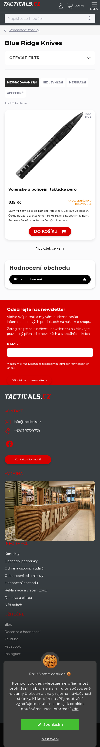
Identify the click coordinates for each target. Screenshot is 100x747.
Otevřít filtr (24, 58)
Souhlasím (53, 724)
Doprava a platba (18, 598)
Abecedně (15, 93)
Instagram (13, 654)
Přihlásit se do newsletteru (29, 380)
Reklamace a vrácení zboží (26, 590)
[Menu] (94, 6)
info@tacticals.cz (27, 422)
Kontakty (12, 554)
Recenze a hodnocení (22, 632)
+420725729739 (27, 431)
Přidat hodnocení (28, 279)
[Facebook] (9, 443)
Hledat (89, 18)
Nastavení (50, 739)
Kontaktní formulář (28, 459)
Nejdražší (77, 82)
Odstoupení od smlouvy (24, 576)
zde (75, 709)
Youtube (11, 639)
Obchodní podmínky (21, 561)
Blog (8, 624)
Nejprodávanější (22, 82)
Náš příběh (13, 605)
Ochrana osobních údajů (24, 568)
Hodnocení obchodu (21, 583)
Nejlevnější (53, 82)
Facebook (13, 646)
